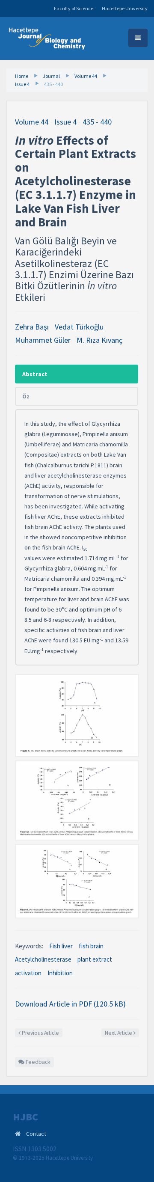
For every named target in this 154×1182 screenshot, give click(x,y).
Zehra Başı (32, 327)
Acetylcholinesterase (43, 959)
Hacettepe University (125, 8)
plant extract (94, 959)
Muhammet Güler (43, 340)
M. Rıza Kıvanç (100, 340)
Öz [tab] (26, 396)
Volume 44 (85, 76)
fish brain (91, 946)
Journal (51, 76)
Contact (36, 1133)
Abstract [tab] (34, 374)
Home (21, 76)
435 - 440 (53, 84)
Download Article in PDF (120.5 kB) (70, 1004)
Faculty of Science (73, 8)
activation (28, 973)
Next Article (119, 1032)
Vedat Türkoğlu (79, 327)
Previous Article (40, 1032)
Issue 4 (22, 84)
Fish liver (61, 946)
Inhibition (60, 973)
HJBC (25, 1117)
